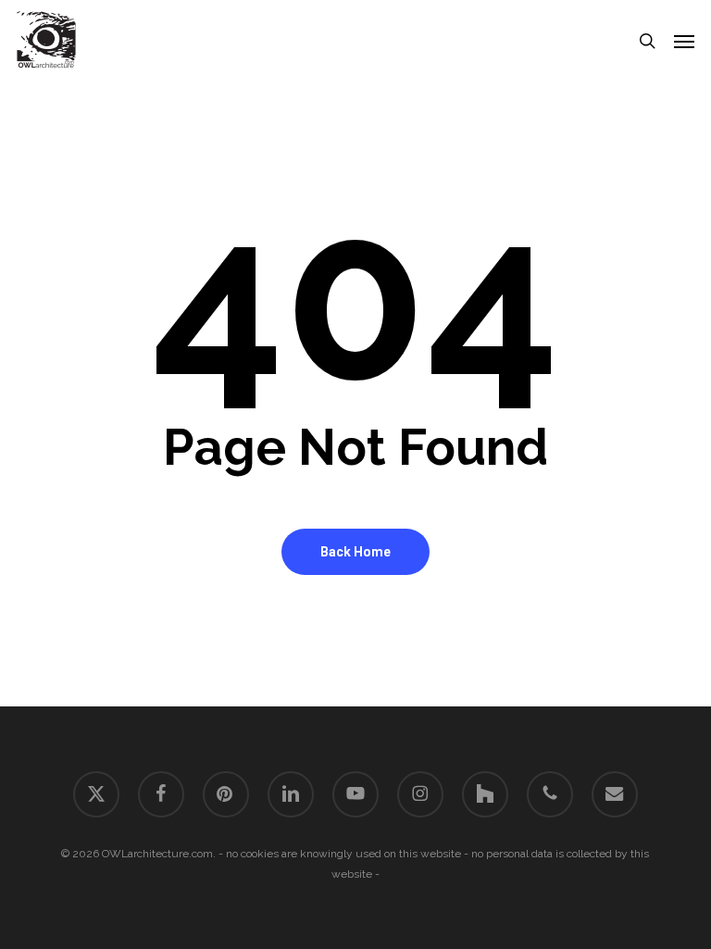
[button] (684, 40)
